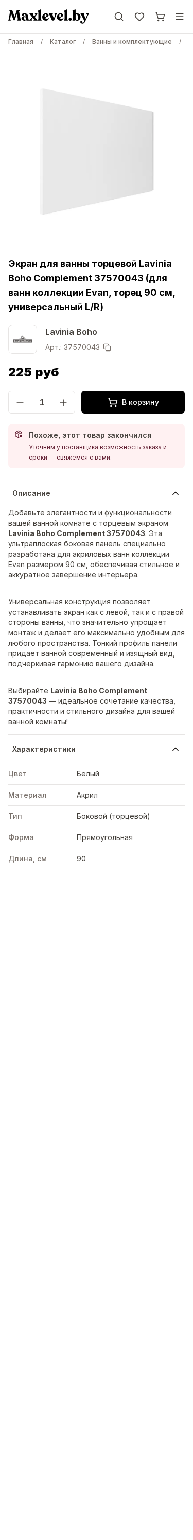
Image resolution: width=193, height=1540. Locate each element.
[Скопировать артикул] (107, 347)
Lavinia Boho (71, 332)
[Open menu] (179, 16)
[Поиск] (119, 16)
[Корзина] (160, 16)
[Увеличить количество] (63, 402)
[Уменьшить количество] (20, 402)
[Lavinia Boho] (22, 339)
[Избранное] (139, 16)
